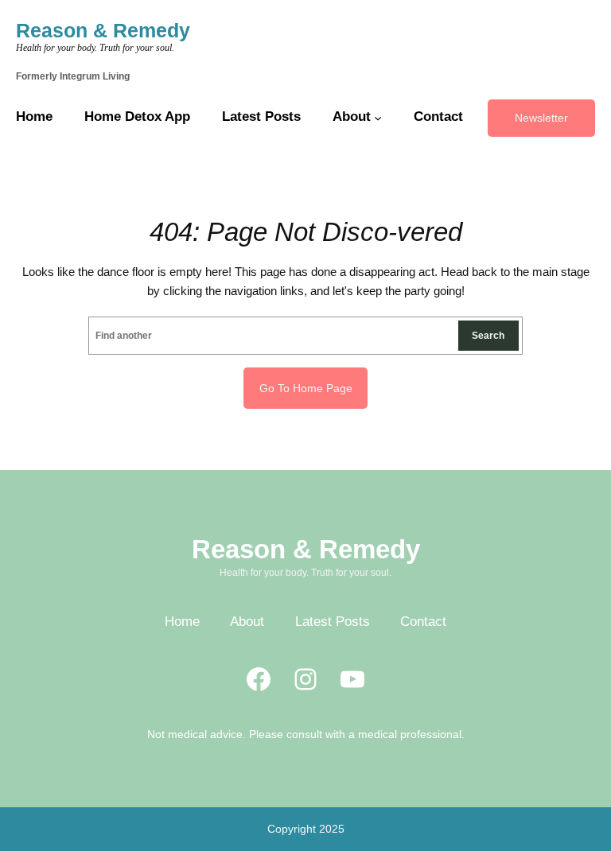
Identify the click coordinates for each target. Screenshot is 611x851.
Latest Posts (332, 621)
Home (182, 621)
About (247, 621)
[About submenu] (378, 118)
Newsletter (541, 117)
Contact (423, 621)
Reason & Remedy (103, 30)
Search (488, 335)
